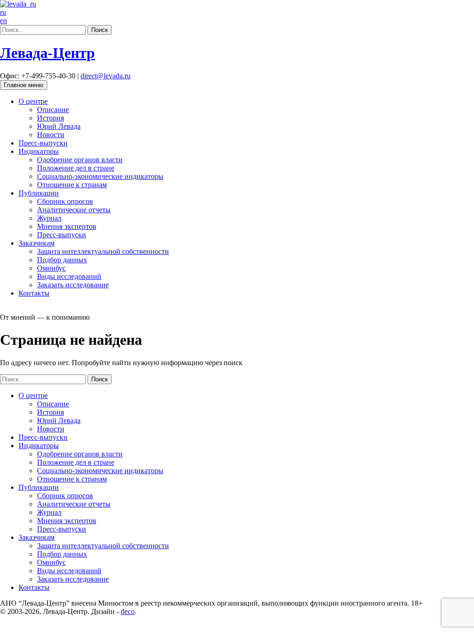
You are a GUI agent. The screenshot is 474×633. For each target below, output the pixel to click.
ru (3, 12)
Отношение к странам (72, 185)
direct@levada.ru (106, 76)
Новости (50, 135)
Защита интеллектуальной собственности (103, 251)
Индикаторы (39, 151)
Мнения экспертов (66, 226)
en (3, 21)
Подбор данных (62, 260)
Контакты (34, 293)
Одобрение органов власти (80, 160)
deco (128, 611)
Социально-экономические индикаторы (100, 176)
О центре (33, 101)
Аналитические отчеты (74, 210)
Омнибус (51, 268)
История (50, 118)
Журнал (49, 218)
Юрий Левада (59, 126)
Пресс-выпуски (43, 143)
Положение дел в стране (75, 168)
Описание (53, 110)
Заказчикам (37, 243)
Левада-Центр (47, 52)
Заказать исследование (73, 285)
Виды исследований (69, 276)
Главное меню (24, 85)
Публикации (39, 193)
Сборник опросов (65, 201)
